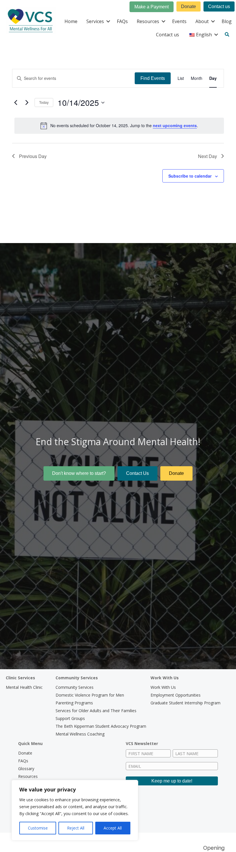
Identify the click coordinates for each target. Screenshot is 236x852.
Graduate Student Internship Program (185, 703)
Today (44, 102)
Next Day (207, 156)
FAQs (122, 21)
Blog (227, 21)
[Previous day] (15, 102)
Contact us (167, 34)
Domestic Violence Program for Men (90, 695)
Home (70, 21)
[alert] (119, 126)
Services (95, 21)
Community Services (75, 687)
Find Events (152, 78)
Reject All (75, 828)
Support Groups (70, 718)
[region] (75, 810)
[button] (108, 21)
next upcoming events (175, 125)
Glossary (26, 768)
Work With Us (163, 687)
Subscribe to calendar (190, 176)
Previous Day (33, 156)
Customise (38, 828)
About (202, 21)
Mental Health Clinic (24, 687)
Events (179, 21)
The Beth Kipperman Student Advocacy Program (101, 726)
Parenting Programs (74, 703)
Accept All (113, 828)
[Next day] (26, 102)
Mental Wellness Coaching (80, 734)
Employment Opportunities (176, 695)
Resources (148, 21)
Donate (25, 753)
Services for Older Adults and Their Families (96, 710)
